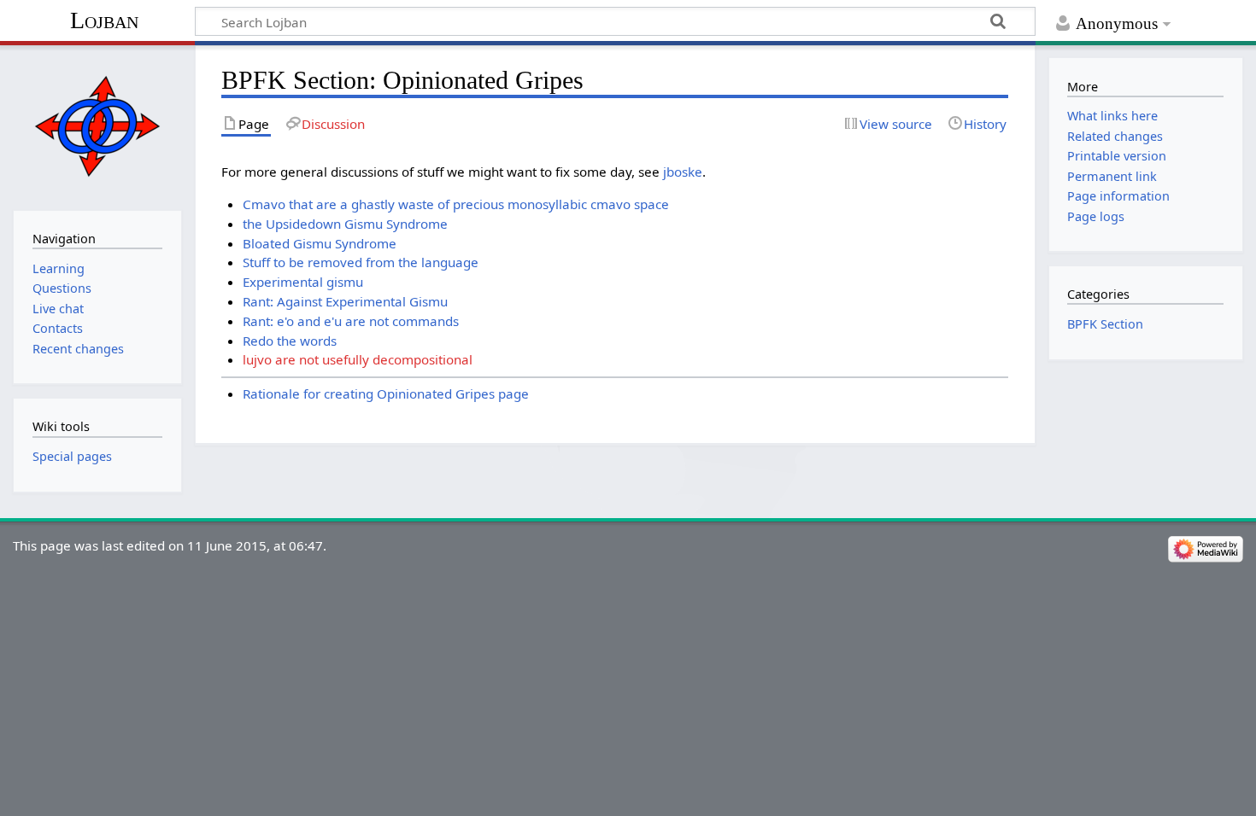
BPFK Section (1105, 324)
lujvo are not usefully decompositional (357, 359)
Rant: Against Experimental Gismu (345, 301)
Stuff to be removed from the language (360, 262)
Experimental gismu (303, 281)
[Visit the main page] (97, 126)
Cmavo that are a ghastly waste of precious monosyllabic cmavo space (456, 204)
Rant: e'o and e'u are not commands (351, 320)
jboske (682, 171)
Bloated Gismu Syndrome (319, 243)
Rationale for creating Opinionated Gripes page (386, 393)
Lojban (104, 20)
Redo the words (290, 340)
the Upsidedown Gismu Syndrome (345, 223)
